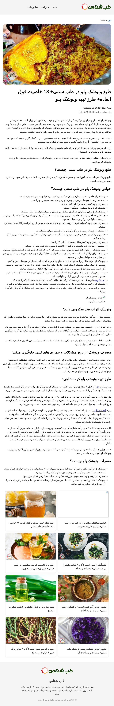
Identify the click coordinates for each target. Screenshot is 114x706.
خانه (55, 7)
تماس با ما (33, 7)
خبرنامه (45, 7)
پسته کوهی (99, 280)
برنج (99, 386)
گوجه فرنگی (100, 410)
